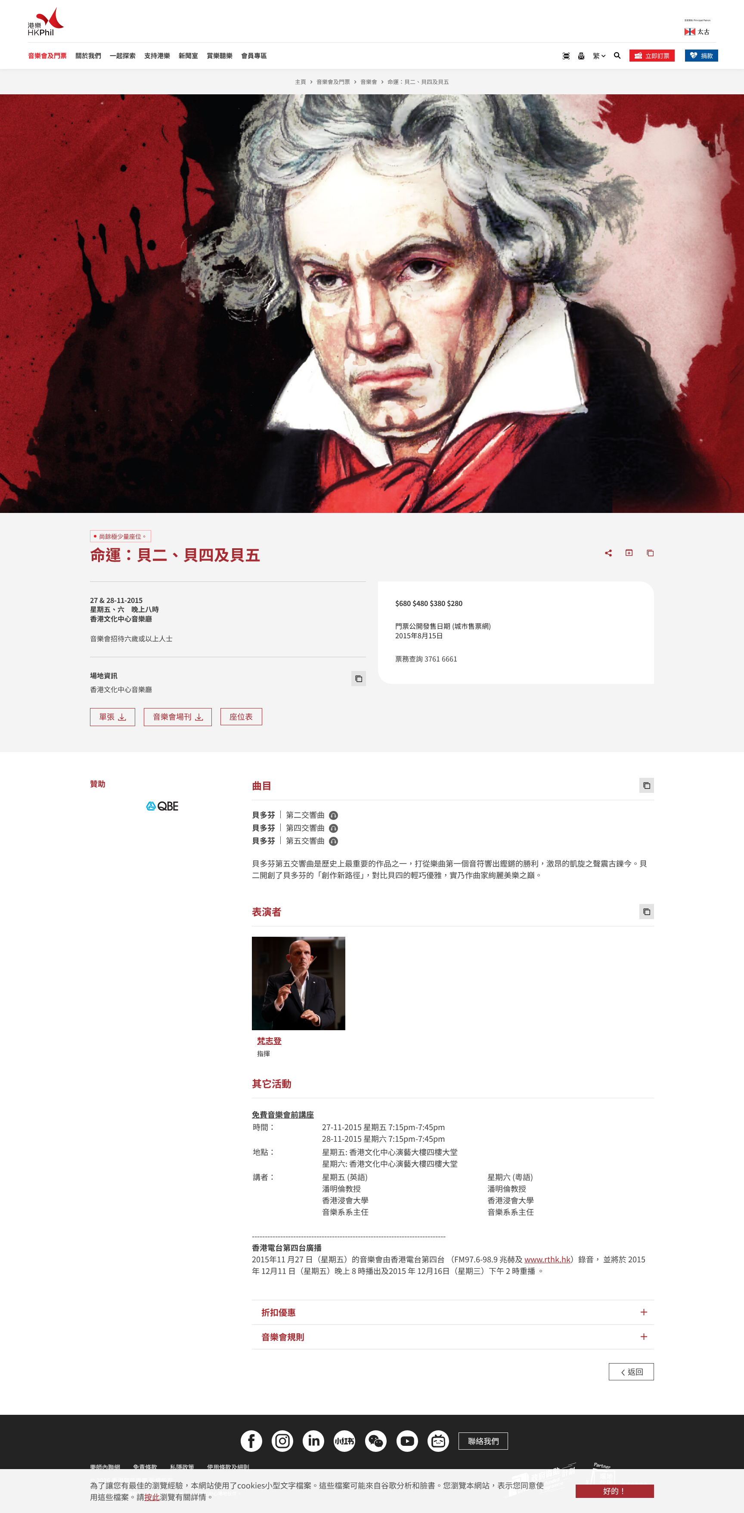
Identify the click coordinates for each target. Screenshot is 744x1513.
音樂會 (368, 82)
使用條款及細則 (228, 1467)
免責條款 (145, 1467)
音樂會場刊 (174, 716)
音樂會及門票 (333, 82)
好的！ (614, 1490)
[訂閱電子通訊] (581, 55)
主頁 (300, 82)
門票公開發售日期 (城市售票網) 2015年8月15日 (443, 630)
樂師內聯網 (105, 1467)
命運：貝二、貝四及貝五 (418, 82)
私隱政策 (182, 1467)
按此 (152, 1496)
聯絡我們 (483, 1440)
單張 (108, 716)
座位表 (241, 716)
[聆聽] (333, 815)
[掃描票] (566, 55)
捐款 (707, 55)
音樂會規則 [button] (282, 1336)
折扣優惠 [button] (278, 1312)
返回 (634, 1371)
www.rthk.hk (547, 1258)
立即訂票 (657, 55)
